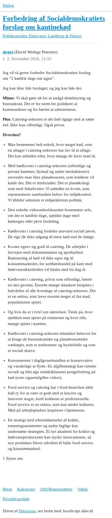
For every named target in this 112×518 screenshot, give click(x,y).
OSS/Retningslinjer (56, 489)
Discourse (27, 511)
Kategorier (26, 489)
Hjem (7, 489)
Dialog (8, 5)
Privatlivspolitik (16, 499)
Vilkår (82, 489)
